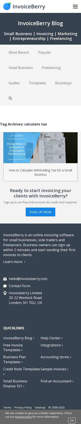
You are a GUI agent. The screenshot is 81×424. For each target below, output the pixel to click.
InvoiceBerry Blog (18, 338)
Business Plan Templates (14, 359)
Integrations (51, 345)
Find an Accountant (56, 381)
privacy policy (23, 417)
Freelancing (51, 67)
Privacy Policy (23, 407)
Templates (37, 83)
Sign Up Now (40, 212)
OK (72, 420)
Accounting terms (55, 357)
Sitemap (40, 407)
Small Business (21, 67)
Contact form (19, 285)
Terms (7, 407)
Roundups (63, 83)
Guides (14, 83)
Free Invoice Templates (13, 347)
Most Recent (19, 52)
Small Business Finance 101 (15, 383)
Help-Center (51, 338)
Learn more (13, 261)
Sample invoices (54, 369)
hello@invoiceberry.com (28, 278)
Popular (44, 52)
